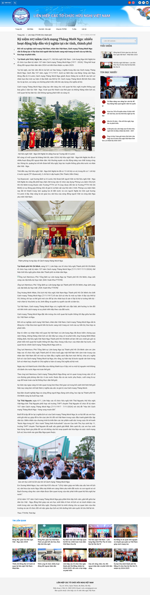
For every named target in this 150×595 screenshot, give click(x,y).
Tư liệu (75, 29)
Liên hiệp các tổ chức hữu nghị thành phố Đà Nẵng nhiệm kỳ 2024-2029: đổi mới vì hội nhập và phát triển (75, 567)
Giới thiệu (30, 29)
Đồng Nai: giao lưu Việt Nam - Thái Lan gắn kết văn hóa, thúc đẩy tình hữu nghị (49, 542)
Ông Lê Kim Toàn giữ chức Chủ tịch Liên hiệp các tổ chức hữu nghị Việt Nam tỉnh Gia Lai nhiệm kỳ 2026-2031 (118, 138)
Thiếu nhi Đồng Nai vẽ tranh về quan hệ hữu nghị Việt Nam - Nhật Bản (23, 566)
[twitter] (143, 2)
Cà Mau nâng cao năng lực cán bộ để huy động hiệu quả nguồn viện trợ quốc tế (119, 103)
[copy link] (14, 59)
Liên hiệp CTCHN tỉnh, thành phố (40, 35)
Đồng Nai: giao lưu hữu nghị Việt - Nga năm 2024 (22, 541)
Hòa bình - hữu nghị (45, 29)
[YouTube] (147, 2)
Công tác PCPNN (61, 29)
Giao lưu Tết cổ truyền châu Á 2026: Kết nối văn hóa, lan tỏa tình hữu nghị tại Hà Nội (118, 114)
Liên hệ (84, 29)
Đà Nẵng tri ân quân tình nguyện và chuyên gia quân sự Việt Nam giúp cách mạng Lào (126, 542)
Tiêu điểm (106, 46)
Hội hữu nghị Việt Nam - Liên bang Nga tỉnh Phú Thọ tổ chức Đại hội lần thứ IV (100, 542)
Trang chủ (18, 29)
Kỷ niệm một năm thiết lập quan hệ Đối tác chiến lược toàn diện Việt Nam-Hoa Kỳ (74, 542)
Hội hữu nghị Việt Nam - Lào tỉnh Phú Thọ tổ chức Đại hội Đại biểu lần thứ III (124, 65)
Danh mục (8, 3)
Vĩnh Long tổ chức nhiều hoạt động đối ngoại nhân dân (48, 565)
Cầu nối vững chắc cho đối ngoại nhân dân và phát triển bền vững (100, 566)
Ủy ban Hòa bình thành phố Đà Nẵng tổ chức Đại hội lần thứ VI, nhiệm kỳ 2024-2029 (125, 566)
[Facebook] (139, 2)
